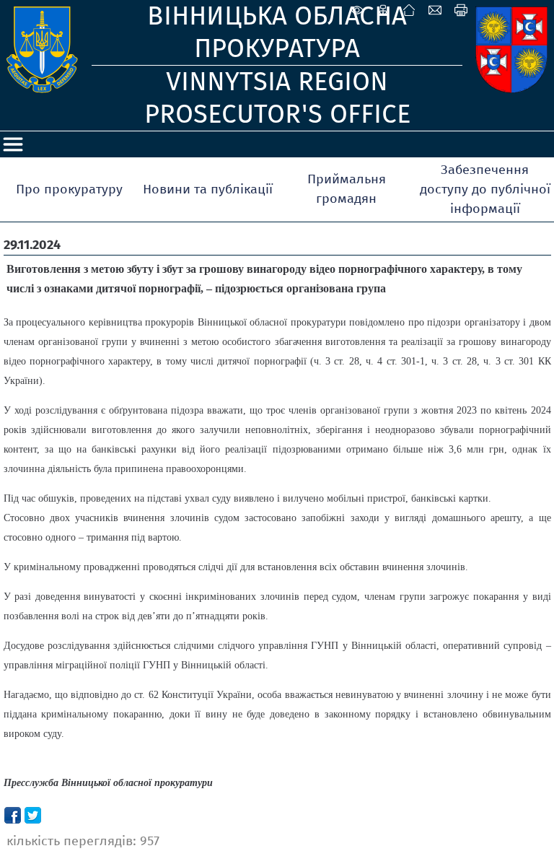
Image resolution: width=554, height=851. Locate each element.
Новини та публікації (208, 189)
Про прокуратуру (69, 189)
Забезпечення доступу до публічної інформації (485, 189)
